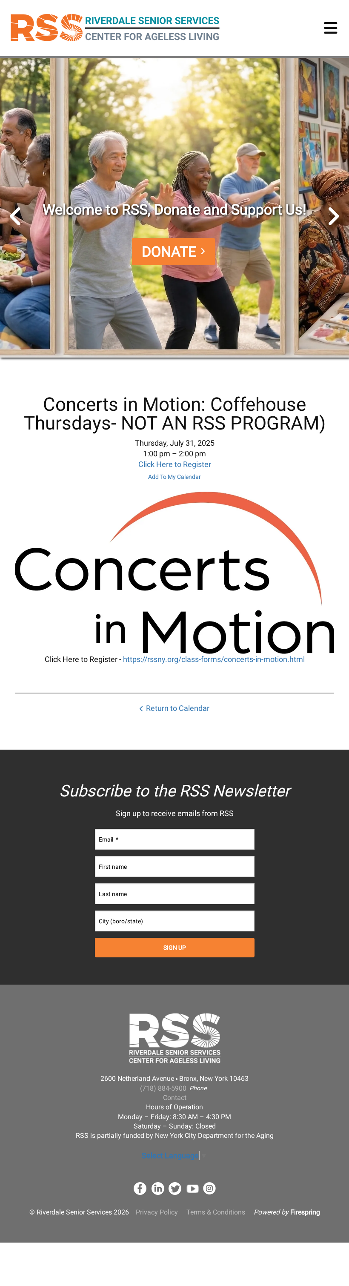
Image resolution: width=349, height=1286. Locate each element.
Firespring (305, 1212)
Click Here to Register (174, 464)
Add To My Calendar (174, 476)
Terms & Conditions (215, 1212)
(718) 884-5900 (163, 1088)
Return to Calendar (177, 708)
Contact (174, 1098)
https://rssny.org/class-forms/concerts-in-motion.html (214, 659)
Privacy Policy (157, 1212)
